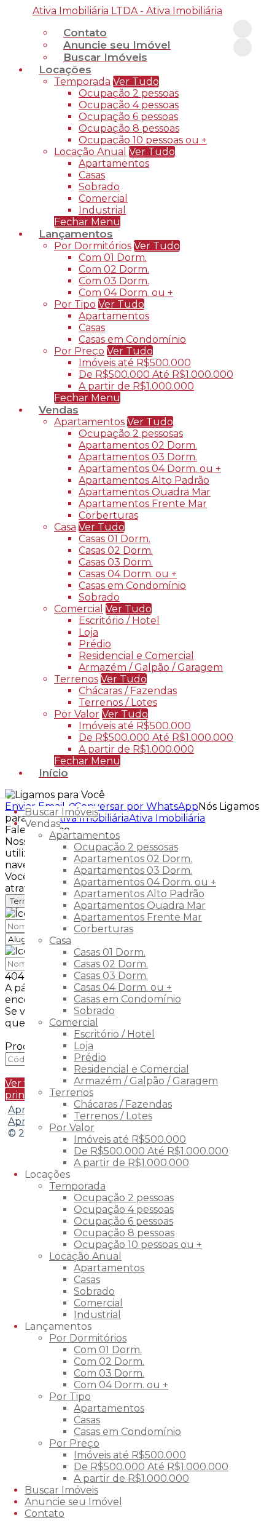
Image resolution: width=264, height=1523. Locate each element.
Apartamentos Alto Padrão (144, 480)
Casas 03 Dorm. (116, 562)
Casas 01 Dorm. (114, 539)
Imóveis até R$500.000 (135, 363)
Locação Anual (90, 152)
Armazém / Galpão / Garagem (151, 667)
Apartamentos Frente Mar (143, 504)
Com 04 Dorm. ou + (126, 292)
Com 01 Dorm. (113, 257)
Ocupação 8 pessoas (129, 128)
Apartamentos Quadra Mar (145, 492)
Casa (65, 527)
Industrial (102, 210)
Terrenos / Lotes (118, 702)
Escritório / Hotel (119, 620)
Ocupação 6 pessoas (128, 116)
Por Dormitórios (92, 246)
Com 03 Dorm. (114, 281)
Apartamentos (114, 163)
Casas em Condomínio (132, 339)
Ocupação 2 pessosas (131, 433)
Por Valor (76, 714)
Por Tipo (75, 304)
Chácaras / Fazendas (128, 691)
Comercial (103, 198)
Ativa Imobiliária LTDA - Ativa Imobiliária (127, 11)
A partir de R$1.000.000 (136, 386)
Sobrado (99, 187)
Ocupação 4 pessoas (129, 105)
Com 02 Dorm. (114, 269)
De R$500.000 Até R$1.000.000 (156, 374)
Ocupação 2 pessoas (129, 93)
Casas (92, 175)
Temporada (82, 81)
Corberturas (108, 515)
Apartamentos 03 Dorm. (138, 457)
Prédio (95, 644)
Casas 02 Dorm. (116, 550)
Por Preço (79, 351)
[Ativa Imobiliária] (242, 29)
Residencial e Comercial (136, 656)
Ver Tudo (136, 81)
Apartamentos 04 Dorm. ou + (150, 468)
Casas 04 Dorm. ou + (128, 574)
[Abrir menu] (3, 795)
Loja (88, 632)
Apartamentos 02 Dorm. (138, 445)
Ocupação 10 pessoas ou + (143, 140)
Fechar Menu (87, 761)
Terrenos (76, 679)
